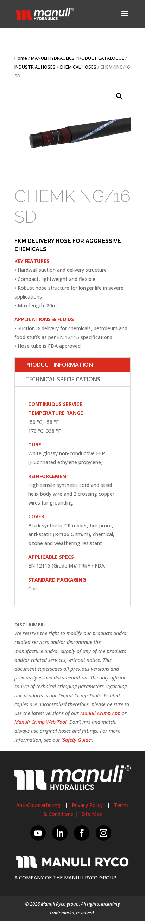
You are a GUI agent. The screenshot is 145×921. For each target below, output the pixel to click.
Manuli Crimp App (100, 713)
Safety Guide (77, 740)
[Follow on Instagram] (103, 833)
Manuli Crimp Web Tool (40, 722)
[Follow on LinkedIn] (60, 833)
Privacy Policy (87, 805)
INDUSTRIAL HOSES (35, 67)
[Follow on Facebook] (81, 833)
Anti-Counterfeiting (38, 805)
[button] (119, 96)
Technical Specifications (62, 379)
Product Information (59, 365)
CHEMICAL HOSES (77, 67)
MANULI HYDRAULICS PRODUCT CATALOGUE (77, 58)
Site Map (92, 813)
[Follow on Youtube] (38, 833)
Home (20, 58)
